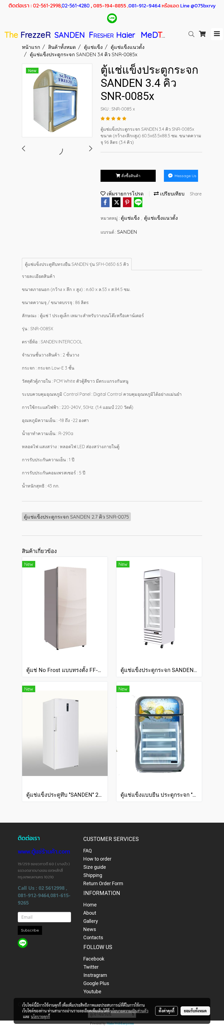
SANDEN (127, 232)
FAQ (87, 850)
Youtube (92, 991)
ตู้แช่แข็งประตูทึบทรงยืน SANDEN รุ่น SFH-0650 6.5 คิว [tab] (77, 264)
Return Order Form (103, 883)
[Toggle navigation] (217, 34)
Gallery (90, 921)
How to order (97, 859)
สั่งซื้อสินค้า (130, 175)
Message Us (184, 175)
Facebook (93, 959)
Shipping (92, 875)
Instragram (95, 975)
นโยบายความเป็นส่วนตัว (129, 1010)
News (89, 929)
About (89, 913)
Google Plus (96, 983)
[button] (189, 34)
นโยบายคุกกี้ (40, 1016)
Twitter (91, 967)
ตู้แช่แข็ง (131, 218)
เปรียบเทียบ (171, 194)
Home (90, 905)
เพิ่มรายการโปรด (124, 194)
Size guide (94, 867)
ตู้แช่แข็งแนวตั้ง (161, 218)
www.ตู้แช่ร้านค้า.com (44, 851)
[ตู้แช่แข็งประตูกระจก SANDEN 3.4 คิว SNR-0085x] (57, 101)
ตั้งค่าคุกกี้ (166, 1010)
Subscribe (30, 930)
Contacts (93, 937)
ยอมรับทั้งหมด (195, 1010)
